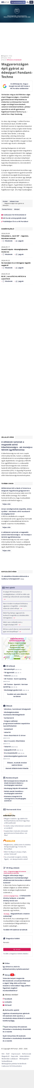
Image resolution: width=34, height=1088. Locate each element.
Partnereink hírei (13, 809)
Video (7, 963)
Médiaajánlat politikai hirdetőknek (14, 1064)
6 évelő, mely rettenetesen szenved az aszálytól (17, 827)
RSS (3, 1054)
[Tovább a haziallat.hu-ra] (17, 841)
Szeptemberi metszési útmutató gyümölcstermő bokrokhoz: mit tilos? (16, 833)
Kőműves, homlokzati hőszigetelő (17, 709)
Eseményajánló (7, 229)
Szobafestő (8, 729)
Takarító (11, 747)
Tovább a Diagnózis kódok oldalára (15, 954)
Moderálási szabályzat (10, 1059)
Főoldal (5, 201)
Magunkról (5, 1056)
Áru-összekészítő (14, 753)
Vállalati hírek (14, 201)
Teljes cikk (6, 504)
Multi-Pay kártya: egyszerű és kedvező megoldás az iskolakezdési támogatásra (16, 615)
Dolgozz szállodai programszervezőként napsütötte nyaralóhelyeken (16, 723)
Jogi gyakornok (13, 750)
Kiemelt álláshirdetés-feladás (17, 768)
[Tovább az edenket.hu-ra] (17, 814)
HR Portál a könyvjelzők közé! (14, 218)
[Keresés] (27, 2)
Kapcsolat (14, 1056)
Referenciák (26, 1054)
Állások (9, 706)
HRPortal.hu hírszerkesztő (14, 60)
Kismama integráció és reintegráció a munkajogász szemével (15, 798)
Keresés (6, 942)
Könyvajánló (10, 975)
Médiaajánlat (24, 1059)
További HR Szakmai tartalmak (15, 930)
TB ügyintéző (12, 672)
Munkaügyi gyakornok (16, 690)
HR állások (10, 666)
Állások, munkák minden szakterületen (17, 764)
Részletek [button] (9, 241)
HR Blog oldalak (12, 868)
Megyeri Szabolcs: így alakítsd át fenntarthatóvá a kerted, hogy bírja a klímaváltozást (17, 821)
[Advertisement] (17, 361)
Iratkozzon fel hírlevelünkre (12, 1066)
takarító (7, 732)
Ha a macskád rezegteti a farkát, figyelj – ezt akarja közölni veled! (16, 858)
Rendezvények (12, 778)
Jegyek (21, 241)
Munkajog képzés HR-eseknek (16, 788)
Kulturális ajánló (11, 1010)
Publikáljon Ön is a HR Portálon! (15, 221)
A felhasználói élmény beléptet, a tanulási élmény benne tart (17, 898)
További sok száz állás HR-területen (17, 695)
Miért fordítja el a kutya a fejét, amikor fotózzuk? (15, 853)
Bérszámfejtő (12, 669)
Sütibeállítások (7, 1061)
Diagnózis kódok (13, 938)
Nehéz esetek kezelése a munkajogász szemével (13, 792)
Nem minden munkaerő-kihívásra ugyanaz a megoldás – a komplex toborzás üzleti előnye (15, 605)
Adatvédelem (24, 1056)
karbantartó (9, 718)
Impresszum (15, 1054)
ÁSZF (8, 1054)
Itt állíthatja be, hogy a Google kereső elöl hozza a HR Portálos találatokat (19, 86)
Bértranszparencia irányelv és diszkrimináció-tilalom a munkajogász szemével (16, 783)
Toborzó (10, 676)
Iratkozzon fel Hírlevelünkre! (14, 215)
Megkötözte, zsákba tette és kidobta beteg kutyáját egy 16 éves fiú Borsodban (17, 847)
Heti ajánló (10, 587)
